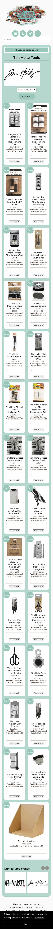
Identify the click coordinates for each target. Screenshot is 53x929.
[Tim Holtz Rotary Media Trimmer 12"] (14, 762)
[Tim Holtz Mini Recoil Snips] (14, 606)
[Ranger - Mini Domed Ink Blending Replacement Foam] (14, 118)
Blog (26, 904)
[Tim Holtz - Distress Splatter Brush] (14, 342)
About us (17, 904)
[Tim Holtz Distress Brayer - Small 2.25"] (38, 446)
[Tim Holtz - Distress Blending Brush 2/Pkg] (38, 240)
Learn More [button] (39, 918)
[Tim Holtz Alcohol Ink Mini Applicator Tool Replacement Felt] (38, 393)
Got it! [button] (26, 924)
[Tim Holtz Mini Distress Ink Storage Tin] (38, 550)
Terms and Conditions (37, 910)
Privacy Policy (16, 907)
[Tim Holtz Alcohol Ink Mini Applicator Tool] (14, 394)
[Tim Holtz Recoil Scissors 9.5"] (38, 711)
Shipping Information (15, 910)
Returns (29, 907)
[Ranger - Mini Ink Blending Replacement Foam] (38, 119)
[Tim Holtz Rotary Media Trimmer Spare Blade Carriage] (38, 760)
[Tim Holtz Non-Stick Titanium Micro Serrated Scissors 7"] (14, 656)
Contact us (35, 904)
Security (39, 907)
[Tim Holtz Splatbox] (26, 821)
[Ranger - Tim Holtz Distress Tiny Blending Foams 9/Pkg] (38, 182)
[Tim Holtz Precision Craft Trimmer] (14, 709)
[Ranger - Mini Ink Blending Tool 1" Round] (14, 183)
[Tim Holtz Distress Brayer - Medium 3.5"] (14, 446)
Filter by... (26, 96)
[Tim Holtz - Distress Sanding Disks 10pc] (38, 292)
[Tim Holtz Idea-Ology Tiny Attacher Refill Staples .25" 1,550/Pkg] (14, 548)
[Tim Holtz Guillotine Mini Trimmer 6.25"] (14, 497)
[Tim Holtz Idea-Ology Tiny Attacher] (38, 497)
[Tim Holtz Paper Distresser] (38, 659)
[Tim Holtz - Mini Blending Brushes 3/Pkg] (38, 342)
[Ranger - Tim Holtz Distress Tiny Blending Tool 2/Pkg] (14, 239)
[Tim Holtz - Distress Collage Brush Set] (14, 292)
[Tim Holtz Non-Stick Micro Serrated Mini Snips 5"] (38, 603)
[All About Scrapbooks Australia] (26, 15)
